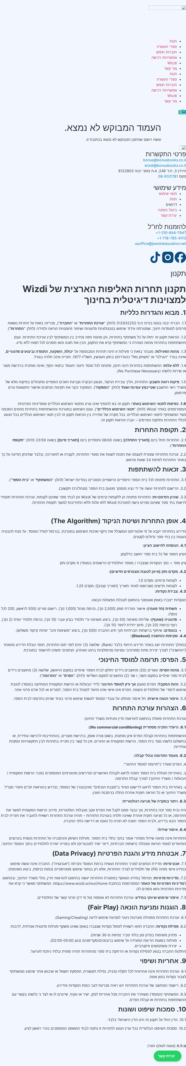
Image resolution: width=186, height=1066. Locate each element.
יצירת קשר (166, 1056)
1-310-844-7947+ (171, 232)
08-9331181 (168, 176)
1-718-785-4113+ (171, 238)
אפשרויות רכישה (164, 57)
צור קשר (170, 68)
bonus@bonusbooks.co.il (164, 160)
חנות (173, 41)
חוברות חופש (166, 52)
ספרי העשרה (167, 46)
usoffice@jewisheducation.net (160, 243)
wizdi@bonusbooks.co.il (165, 165)
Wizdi (172, 63)
